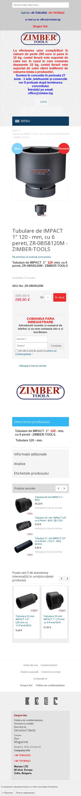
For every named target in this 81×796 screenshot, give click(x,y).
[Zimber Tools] (40, 38)
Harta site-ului (31, 665)
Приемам (8, 793)
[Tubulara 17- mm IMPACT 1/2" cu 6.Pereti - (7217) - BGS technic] (23, 546)
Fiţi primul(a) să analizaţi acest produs (31, 257)
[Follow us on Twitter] (53, 701)
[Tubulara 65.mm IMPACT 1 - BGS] (23, 505)
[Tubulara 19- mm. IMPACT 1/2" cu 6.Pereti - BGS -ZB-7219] (23, 525)
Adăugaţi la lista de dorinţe (48, 508)
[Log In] (50, 111)
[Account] (23, 111)
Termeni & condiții (23, 723)
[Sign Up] (59, 111)
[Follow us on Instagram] (44, 701)
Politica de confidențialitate (50, 685)
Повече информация (25, 793)
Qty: (42, 297)
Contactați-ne (40, 678)
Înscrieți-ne (20, 727)
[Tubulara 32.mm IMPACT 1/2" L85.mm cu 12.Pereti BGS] (27, 601)
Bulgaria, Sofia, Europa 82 (27, 747)
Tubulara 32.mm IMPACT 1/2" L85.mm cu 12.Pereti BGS (25, 620)
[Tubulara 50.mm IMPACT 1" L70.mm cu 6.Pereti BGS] (55, 601)
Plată (16, 738)
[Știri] (32, 111)
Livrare (17, 735)
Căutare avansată (29, 672)
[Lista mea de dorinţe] (41, 111)
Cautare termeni (49, 665)
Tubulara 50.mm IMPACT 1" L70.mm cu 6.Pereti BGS (54, 619)
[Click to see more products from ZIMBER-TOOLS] (40, 392)
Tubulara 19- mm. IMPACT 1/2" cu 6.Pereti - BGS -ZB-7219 (50, 519)
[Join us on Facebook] (25, 701)
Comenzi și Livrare (51, 672)
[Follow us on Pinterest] (35, 701)
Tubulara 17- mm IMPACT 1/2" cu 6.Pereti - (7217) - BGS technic (50, 541)
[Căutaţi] (66, 5)
